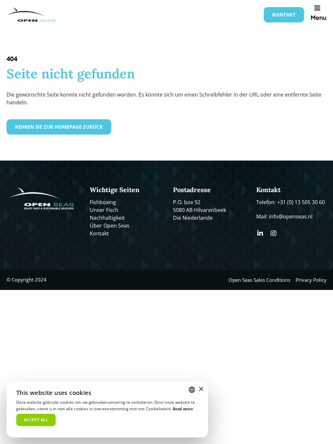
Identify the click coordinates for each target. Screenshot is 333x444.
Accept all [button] (36, 420)
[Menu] (318, 8)
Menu (318, 17)
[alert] (107, 409)
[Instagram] (273, 233)
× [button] (200, 389)
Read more (183, 408)
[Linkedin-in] (260, 233)
